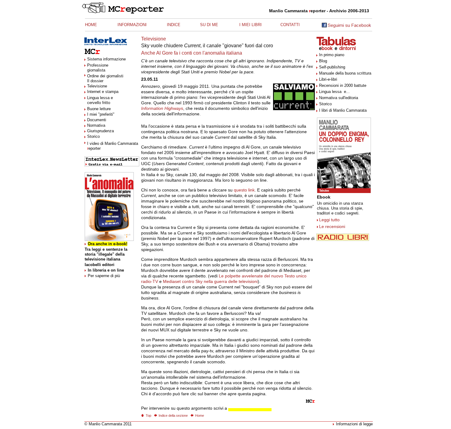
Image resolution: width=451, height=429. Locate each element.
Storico (93, 136)
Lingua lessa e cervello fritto (100, 100)
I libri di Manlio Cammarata (343, 110)
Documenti (96, 120)
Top (148, 415)
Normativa (96, 125)
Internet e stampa (102, 91)
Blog (323, 61)
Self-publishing (332, 67)
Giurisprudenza (100, 131)
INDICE (173, 24)
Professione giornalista (97, 67)
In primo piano (331, 54)
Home (199, 415)
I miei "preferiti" (100, 114)
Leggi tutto (329, 219)
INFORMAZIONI (132, 24)
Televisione (97, 86)
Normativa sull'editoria (338, 97)
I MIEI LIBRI (250, 24)
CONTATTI (290, 24)
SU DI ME (209, 24)
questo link (244, 189)
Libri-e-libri (328, 79)
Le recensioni (332, 226)
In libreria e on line (106, 270)
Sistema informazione (106, 59)
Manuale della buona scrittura (345, 73)
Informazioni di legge (354, 424)
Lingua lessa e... (334, 91)
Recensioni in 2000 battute (342, 85)
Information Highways (162, 108)
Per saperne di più (104, 275)
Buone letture (99, 108)
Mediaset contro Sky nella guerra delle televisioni (210, 281)
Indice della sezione (173, 415)
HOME (91, 24)
